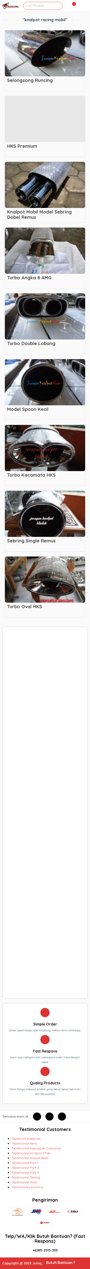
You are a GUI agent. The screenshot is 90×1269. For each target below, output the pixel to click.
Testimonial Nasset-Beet (30, 1158)
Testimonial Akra (24, 1143)
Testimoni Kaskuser (26, 1139)
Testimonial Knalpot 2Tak (31, 1153)
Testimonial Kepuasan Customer (36, 1148)
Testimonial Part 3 (25, 1172)
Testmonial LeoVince (27, 1187)
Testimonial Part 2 (25, 1168)
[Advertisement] (45, 812)
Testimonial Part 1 (25, 1163)
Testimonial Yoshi (24, 1182)
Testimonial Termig (26, 1177)
